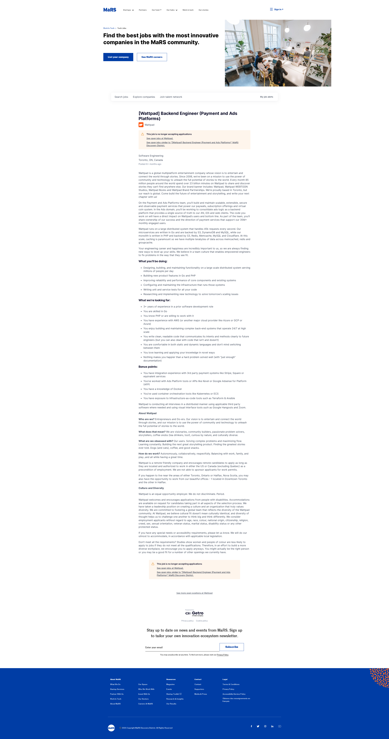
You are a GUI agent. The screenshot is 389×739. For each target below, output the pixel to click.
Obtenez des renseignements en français (236, 699)
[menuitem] (128, 10)
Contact (197, 684)
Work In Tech (108, 28)
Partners (143, 10)
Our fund (156, 10)
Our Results (171, 704)
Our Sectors (143, 699)
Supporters (199, 689)
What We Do (115, 684)
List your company (118, 57)
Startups (127, 10)
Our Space (142, 684)
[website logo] (109, 10)
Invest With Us (144, 694)
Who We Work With (146, 689)
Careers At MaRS (145, 704)
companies (144, 96)
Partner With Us (117, 694)
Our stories (203, 10)
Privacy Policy (222, 655)
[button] (266, 9)
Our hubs (171, 10)
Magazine (170, 684)
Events (169, 689)
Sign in (277, 9)
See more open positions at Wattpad (194, 593)
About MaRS (115, 704)
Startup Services (117, 689)
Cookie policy (202, 621)
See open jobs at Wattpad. (159, 138)
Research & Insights (175, 699)
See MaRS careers (151, 57)
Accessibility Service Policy (234, 694)
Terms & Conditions (231, 684)
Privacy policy (187, 621)
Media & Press (200, 694)
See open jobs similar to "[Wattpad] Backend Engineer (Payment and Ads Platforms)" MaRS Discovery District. (192, 144)
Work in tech (187, 10)
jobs (121, 96)
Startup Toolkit (172, 694)
